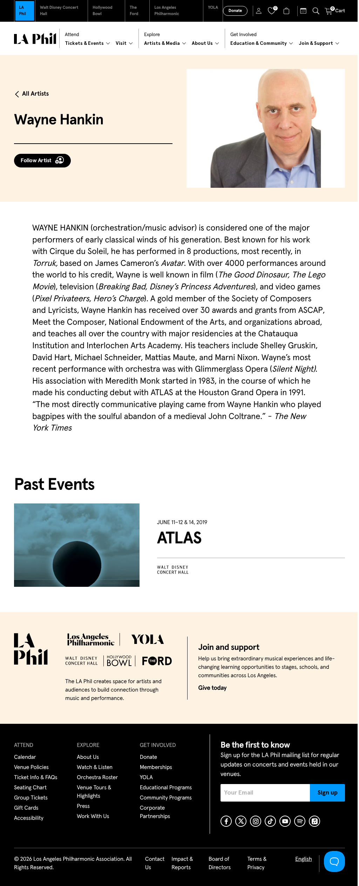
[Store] (287, 11)
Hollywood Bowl (103, 11)
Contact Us (155, 864)
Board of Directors (220, 864)
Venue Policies (31, 767)
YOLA (213, 8)
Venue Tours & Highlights (94, 792)
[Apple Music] (314, 821)
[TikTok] (270, 821)
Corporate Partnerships (155, 812)
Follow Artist (36, 160)
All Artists (35, 94)
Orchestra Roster (97, 778)
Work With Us (93, 816)
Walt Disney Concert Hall (59, 11)
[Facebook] (226, 821)
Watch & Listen (95, 767)
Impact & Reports (182, 864)
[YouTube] (285, 821)
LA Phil (22, 11)
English (303, 859)
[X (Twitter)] (240, 821)
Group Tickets (31, 798)
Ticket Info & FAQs (35, 778)
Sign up (328, 793)
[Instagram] (255, 821)
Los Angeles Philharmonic (166, 11)
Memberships (156, 767)
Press (83, 806)
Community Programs (166, 798)
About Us (88, 757)
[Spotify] (299, 821)
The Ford (134, 11)
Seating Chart (30, 788)
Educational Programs (166, 788)
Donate (235, 11)
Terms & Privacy (256, 864)
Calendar (25, 757)
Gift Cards (26, 808)
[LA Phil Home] (35, 38)
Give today (212, 688)
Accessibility (28, 818)
